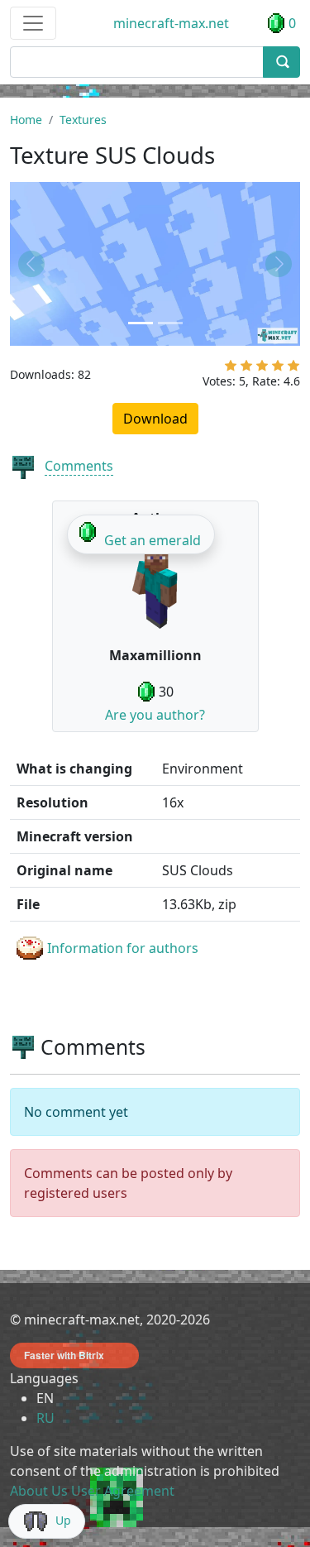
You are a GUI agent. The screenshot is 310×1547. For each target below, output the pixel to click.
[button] (32, 263)
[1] (230, 369)
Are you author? (155, 715)
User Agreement (122, 1491)
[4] (277, 369)
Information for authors (122, 948)
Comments (79, 466)
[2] (246, 369)
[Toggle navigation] (33, 23)
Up (63, 1520)
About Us (39, 1491)
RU (45, 1418)
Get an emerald (152, 540)
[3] (262, 369)
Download (155, 419)
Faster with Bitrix (64, 1355)
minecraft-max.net (171, 23)
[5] (293, 369)
